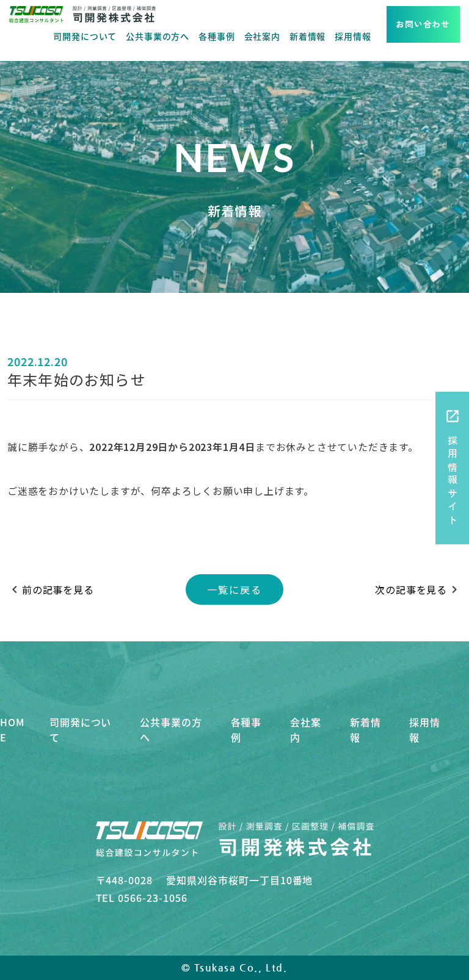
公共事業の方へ (157, 36)
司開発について (85, 36)
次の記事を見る (418, 589)
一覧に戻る (234, 589)
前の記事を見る (50, 589)
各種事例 (216, 36)
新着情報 (307, 36)
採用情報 (353, 36)
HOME (12, 730)
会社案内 (262, 36)
